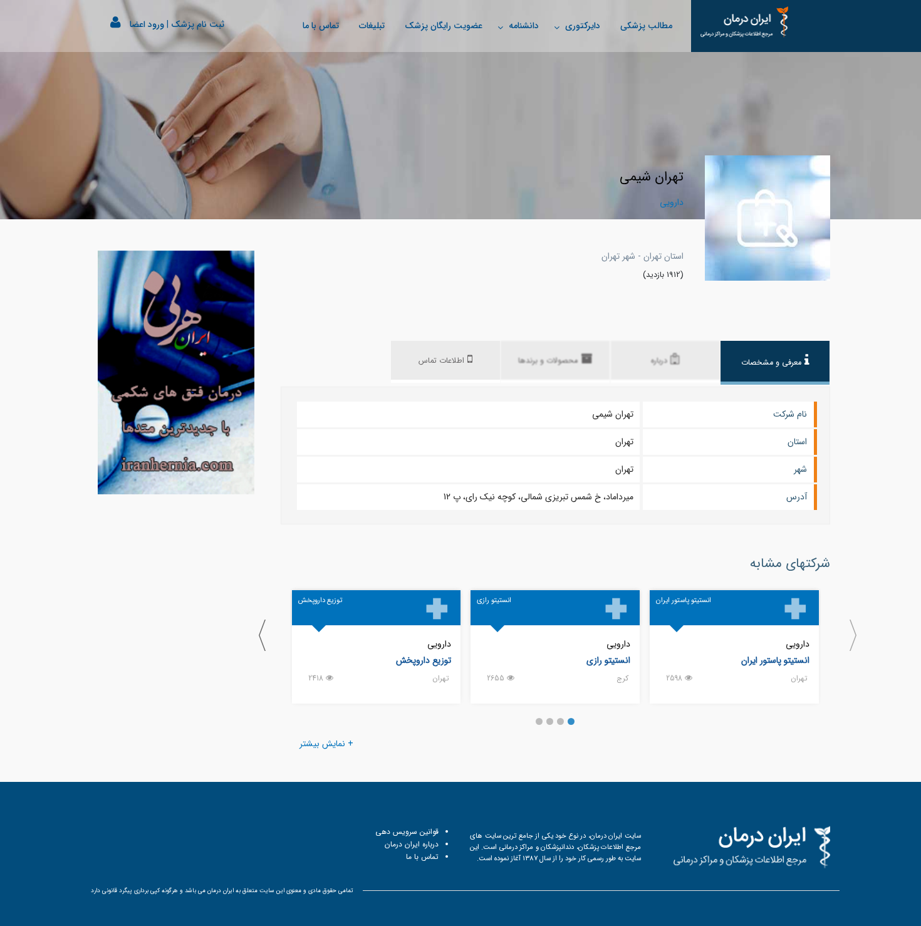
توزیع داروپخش (423, 660)
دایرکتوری (582, 26)
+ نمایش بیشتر (326, 744)
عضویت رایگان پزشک (443, 26)
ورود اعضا (147, 24)
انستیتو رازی (608, 660)
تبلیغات (372, 26)
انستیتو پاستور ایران (775, 660)
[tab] (775, 363)
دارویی (797, 644)
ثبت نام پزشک (197, 24)
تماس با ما (321, 26)
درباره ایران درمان (412, 844)
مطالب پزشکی (646, 26)
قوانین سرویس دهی (407, 832)
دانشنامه (524, 26)
